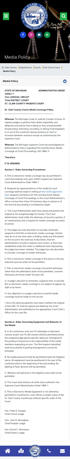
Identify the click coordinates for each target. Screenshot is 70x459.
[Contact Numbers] (49, 451)
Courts (37, 67)
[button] (6, 16)
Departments (25, 67)
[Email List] (62, 451)
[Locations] (21, 451)
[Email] (39, 35)
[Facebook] (23, 35)
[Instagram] (31, 35)
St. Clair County (9, 67)
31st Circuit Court (51, 67)
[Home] (7, 451)
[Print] (47, 35)
